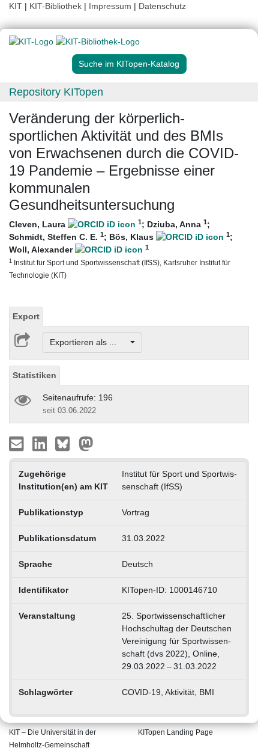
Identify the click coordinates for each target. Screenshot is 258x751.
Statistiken (34, 375)
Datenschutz (162, 6)
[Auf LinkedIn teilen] (41, 442)
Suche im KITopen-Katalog (129, 64)
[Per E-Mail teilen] (17, 442)
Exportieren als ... (89, 342)
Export (26, 316)
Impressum (110, 6)
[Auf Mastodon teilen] (86, 442)
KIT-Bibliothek (56, 6)
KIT (15, 6)
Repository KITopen (56, 92)
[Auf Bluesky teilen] (65, 442)
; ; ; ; (121, 248)
